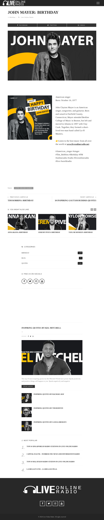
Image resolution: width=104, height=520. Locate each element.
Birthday (12, 17)
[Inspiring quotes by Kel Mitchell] (52, 357)
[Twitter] (30, 281)
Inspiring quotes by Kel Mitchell (41, 328)
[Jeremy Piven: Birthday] (52, 222)
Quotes (52, 263)
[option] (22, 224)
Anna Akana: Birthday (18, 232)
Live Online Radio (27, 17)
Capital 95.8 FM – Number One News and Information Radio (53, 454)
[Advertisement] (52, 178)
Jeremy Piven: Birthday (49, 232)
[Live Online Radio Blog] (14, 3)
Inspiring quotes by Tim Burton (48, 408)
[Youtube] (42, 281)
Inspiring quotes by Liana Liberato (50, 422)
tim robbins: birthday (21, 200)
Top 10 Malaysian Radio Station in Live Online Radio (51, 462)
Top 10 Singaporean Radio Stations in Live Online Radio (52, 446)
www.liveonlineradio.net (78, 144)
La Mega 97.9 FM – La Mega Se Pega (42, 469)
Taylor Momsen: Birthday (81, 232)
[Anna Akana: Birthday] (22, 222)
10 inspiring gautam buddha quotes (75, 200)
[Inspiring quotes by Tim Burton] (27, 412)
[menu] (98, 3)
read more (28, 386)
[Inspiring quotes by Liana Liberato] (27, 426)
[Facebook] (24, 281)
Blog (52, 258)
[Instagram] (36, 281)
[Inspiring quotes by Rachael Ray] (27, 398)
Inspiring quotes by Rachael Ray (49, 394)
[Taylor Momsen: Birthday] (83, 222)
